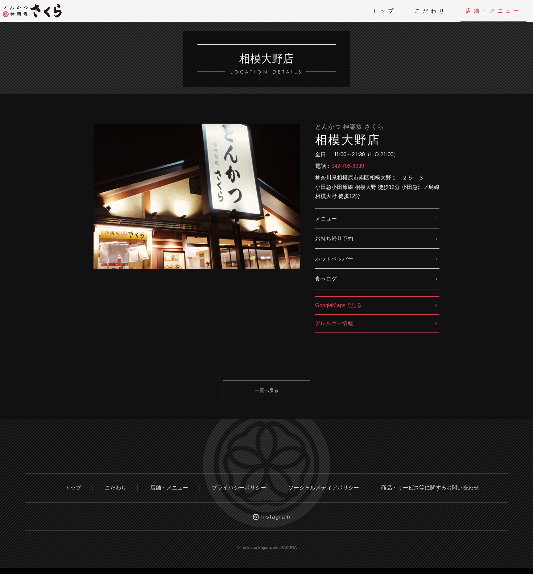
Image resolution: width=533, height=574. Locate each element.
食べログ (326, 279)
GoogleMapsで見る (338, 305)
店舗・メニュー (493, 11)
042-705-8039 (347, 166)
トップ (384, 11)
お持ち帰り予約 (334, 238)
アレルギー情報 (334, 323)
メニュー (326, 218)
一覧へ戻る (266, 390)
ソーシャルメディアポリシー (323, 487)
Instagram (275, 516)
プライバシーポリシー (239, 487)
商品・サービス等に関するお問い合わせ (430, 487)
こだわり (431, 11)
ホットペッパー (334, 259)
